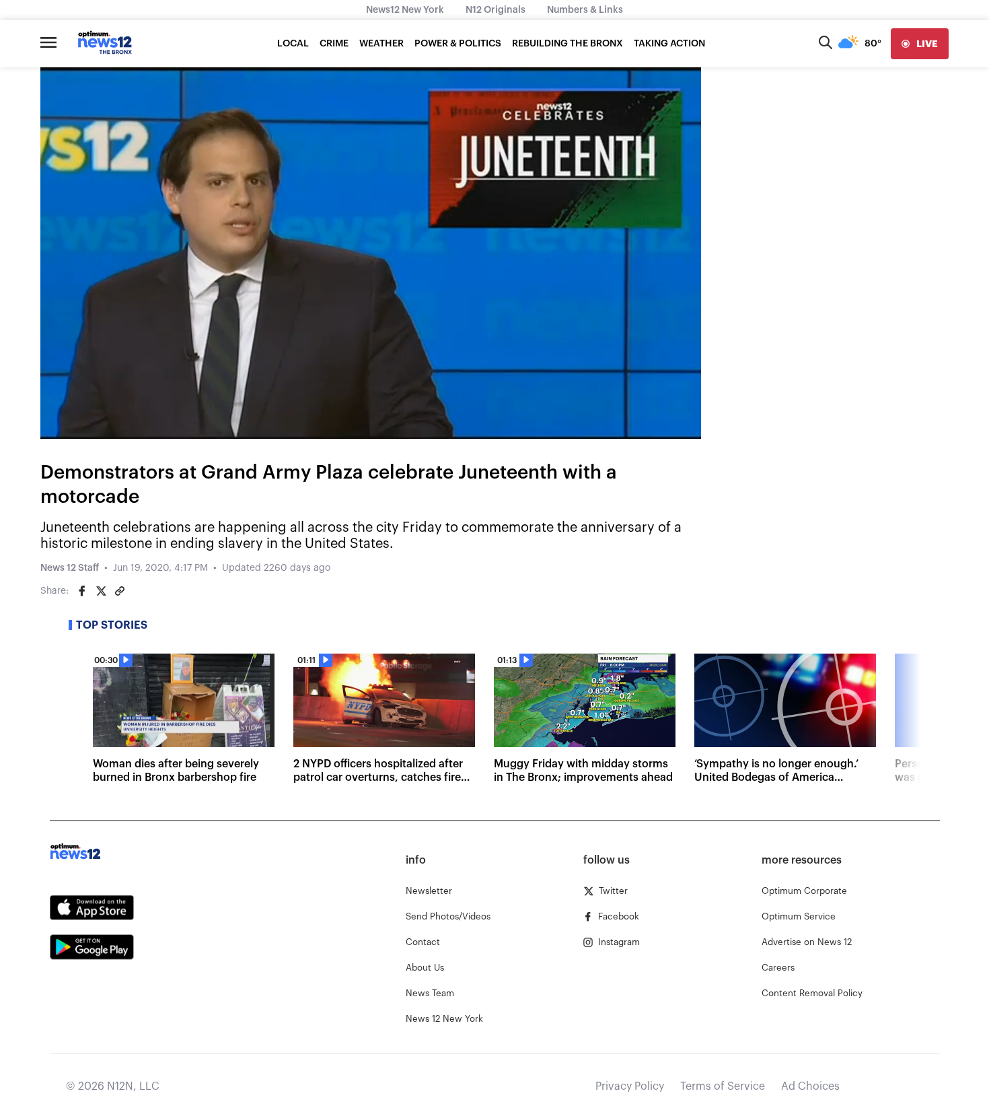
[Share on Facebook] (82, 591)
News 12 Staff (69, 568)
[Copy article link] (119, 591)
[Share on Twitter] (101, 591)
